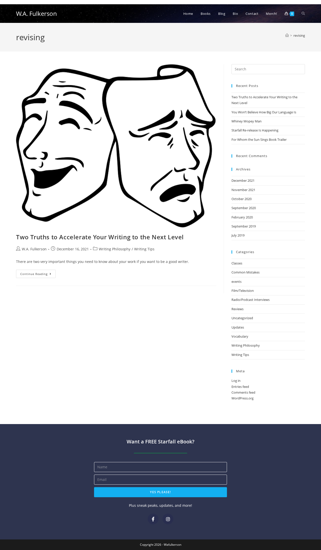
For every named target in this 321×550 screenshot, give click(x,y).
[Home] (287, 35)
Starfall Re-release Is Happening (254, 130)
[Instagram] (168, 519)
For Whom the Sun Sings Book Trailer (259, 139)
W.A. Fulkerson (36, 13)
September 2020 (243, 208)
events (236, 281)
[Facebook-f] (153, 519)
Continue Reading (38, 273)
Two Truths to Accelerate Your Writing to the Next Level (100, 237)
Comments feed (243, 392)
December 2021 (243, 180)
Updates (237, 327)
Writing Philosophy (114, 249)
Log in (235, 380)
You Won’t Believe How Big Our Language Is (263, 112)
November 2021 (243, 190)
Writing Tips (144, 249)
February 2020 (242, 217)
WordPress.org (242, 398)
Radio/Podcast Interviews (250, 299)
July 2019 (238, 235)
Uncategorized (242, 318)
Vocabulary (239, 336)
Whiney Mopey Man (246, 121)
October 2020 (241, 199)
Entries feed (240, 386)
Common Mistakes (245, 272)
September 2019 (243, 226)
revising (299, 35)
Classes (236, 263)
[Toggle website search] (303, 13)
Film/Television (242, 290)
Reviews (237, 309)
